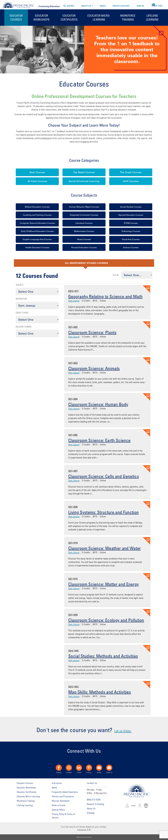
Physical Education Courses (84, 247)
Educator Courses (16, 17)
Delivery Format (24, 326)
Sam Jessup (73, 300)
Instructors (57, 783)
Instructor (21, 298)
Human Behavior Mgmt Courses (84, 207)
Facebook (58, 772)
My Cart (158, 5)
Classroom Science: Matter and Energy (103, 584)
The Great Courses (131, 172)
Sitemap (90, 812)
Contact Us (109, 772)
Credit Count (22, 312)
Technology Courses (130, 231)
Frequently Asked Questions (65, 791)
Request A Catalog (95, 804)
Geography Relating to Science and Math (105, 296)
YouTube (99, 772)
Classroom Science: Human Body (98, 404)
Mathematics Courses (84, 231)
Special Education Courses (130, 215)
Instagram (69, 772)
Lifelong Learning (152, 17)
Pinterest (89, 772)
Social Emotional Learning (84, 181)
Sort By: (116, 275)
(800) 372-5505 (94, 799)
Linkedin (79, 772)
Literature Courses (84, 223)
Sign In (140, 5)
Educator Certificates (69, 17)
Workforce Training (128, 17)
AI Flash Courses (37, 181)
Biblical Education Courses (37, 207)
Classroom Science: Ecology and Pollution (106, 620)
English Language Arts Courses (37, 239)
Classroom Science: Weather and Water (104, 548)
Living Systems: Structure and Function (103, 512)
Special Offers (58, 809)
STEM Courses (131, 223)
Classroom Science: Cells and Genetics (103, 476)
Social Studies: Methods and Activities (103, 656)
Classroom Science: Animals (94, 368)
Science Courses (130, 247)
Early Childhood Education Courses (37, 231)
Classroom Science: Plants (92, 332)
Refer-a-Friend (58, 805)
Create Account (121, 5)
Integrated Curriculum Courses (84, 215)
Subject (19, 285)
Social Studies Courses (130, 207)
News (103, 5)
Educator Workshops (41, 17)
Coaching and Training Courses (37, 215)
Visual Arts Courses (131, 239)
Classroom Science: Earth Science (99, 440)
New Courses (37, 172)
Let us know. (123, 730)
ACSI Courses (131, 181)
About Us (86, 5)
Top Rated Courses (84, 172)
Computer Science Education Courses (37, 223)
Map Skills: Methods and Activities (99, 692)
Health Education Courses (37, 247)
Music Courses (84, 239)
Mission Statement (60, 800)
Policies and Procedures (63, 796)
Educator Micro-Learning (98, 17)
